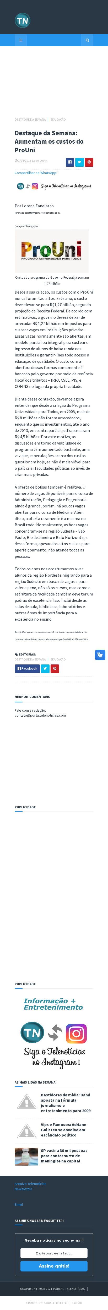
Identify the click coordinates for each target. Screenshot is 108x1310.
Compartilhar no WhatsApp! (36, 172)
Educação (58, 119)
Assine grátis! (54, 1266)
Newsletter (23, 1189)
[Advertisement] (54, 84)
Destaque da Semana (30, 119)
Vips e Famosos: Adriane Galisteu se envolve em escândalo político (63, 1130)
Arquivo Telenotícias (30, 1183)
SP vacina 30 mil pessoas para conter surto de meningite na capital (64, 1155)
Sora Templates (56, 1303)
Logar (77, 1303)
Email (19, 1204)
